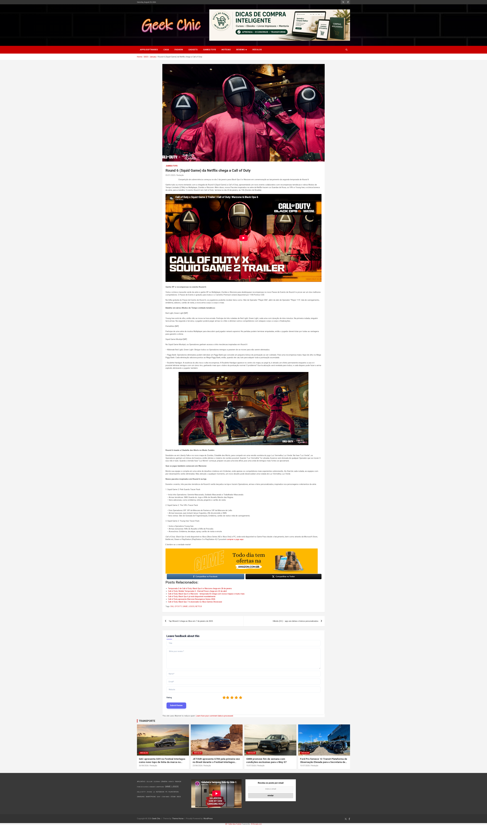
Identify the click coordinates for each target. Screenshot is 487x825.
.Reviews (240, 49)
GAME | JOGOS (189, 606)
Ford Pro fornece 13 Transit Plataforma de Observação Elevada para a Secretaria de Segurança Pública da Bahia (323, 762)
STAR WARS (165, 797)
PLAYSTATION (174, 792)
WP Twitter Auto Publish (233, 824)
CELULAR (149, 781)
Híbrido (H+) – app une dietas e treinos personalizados (295, 621)
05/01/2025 (170, 175)
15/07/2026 (251, 766)
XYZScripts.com (256, 824)
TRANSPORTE (147, 720)
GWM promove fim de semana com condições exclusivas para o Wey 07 (266, 760)
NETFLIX (198, 606)
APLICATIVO (141, 781)
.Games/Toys (209, 49)
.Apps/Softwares (149, 49)
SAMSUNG (141, 797)
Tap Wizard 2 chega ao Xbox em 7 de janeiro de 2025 (191, 621)
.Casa (166, 49)
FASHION (178, 781)
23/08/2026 (197, 766)
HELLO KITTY (141, 792)
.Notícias (226, 49)
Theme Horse (178, 818)
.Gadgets (193, 49)
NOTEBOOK (160, 792)
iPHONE (149, 792)
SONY (158, 797)
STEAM (173, 797)
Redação (180, 175)
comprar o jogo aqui (235, 539)
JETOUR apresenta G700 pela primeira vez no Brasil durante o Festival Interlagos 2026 (216, 762)
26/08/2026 (144, 766)
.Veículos (257, 49)
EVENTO (171, 781)
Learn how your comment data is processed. (214, 716)
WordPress (208, 818)
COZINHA (157, 781)
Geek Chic (156, 818)
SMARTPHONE (151, 797)
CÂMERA (164, 781)
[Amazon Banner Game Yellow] (242, 550)
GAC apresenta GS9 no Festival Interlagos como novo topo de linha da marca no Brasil (162, 762)
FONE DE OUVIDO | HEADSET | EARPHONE (150, 787)
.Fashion (178, 49)
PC (166, 792)
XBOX (179, 797)
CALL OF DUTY (176, 606)
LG (154, 792)
